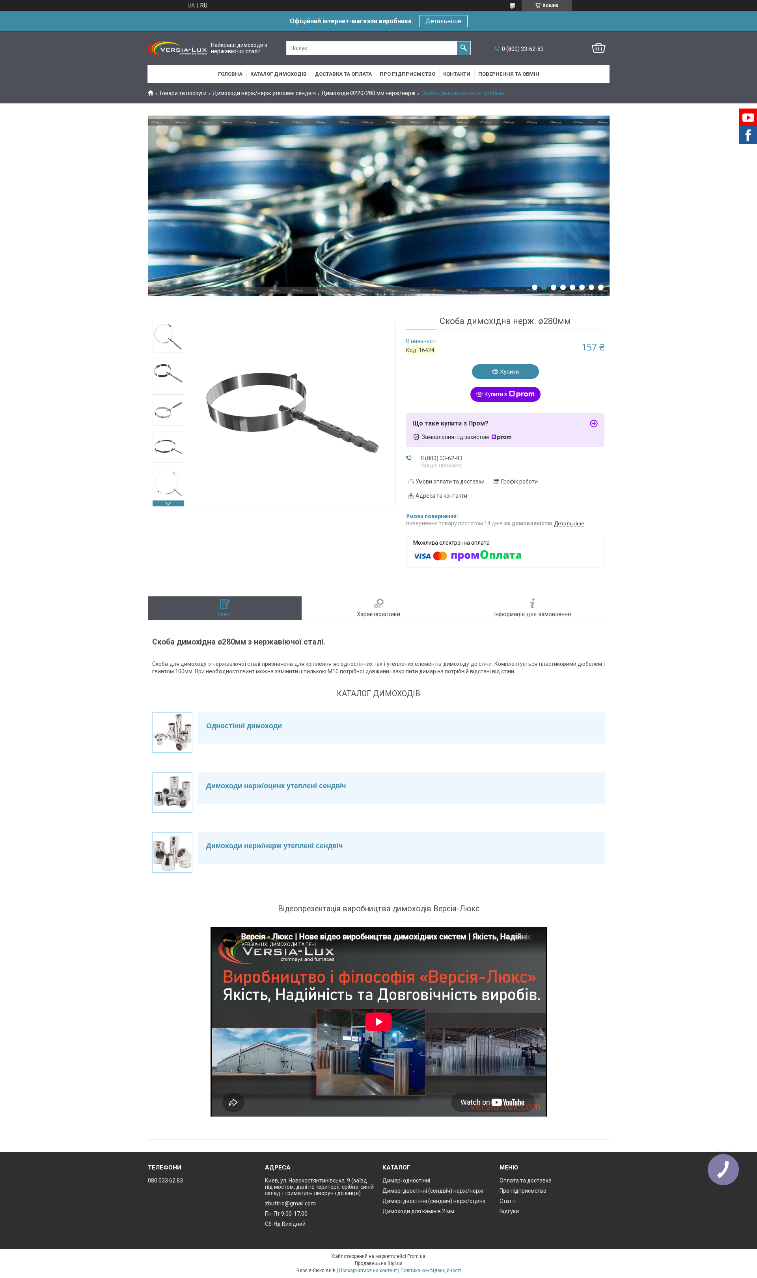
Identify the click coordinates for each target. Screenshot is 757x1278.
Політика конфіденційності (431, 1270)
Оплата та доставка (526, 1180)
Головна (230, 74)
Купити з (496, 394)
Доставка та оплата (343, 74)
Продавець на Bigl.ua (379, 1263)
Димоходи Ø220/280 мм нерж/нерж (368, 93)
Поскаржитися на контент (368, 1270)
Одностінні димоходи (244, 726)
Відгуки (509, 1211)
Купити (509, 372)
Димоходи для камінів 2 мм (418, 1211)
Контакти (456, 74)
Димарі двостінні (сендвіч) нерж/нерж (432, 1191)
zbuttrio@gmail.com (290, 1203)
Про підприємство (407, 74)
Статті (508, 1201)
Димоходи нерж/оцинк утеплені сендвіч (276, 786)
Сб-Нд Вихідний (285, 1224)
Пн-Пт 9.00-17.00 (286, 1214)
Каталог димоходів (278, 74)
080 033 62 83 (165, 1180)
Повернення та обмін (508, 74)
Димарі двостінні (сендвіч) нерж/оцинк (433, 1201)
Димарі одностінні (406, 1180)
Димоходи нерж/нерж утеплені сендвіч (264, 93)
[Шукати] (463, 48)
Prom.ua (416, 1256)
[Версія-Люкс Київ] (177, 48)
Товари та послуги (183, 93)
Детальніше (443, 21)
